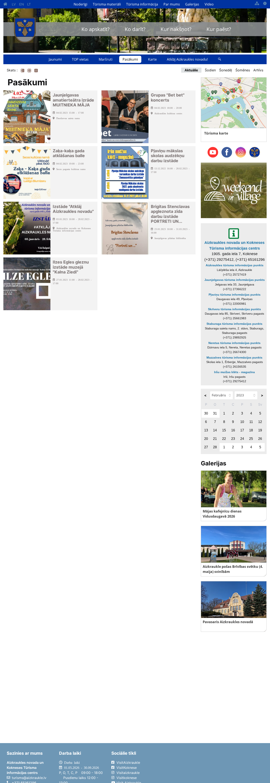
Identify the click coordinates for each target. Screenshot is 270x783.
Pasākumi (130, 59)
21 (215, 438)
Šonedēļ (225, 70)
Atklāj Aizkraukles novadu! (187, 59)
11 (251, 422)
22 (224, 438)
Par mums (171, 4)
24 (242, 438)
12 (260, 422)
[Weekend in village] (234, 190)
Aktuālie (191, 70)
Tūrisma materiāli (107, 4)
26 (260, 438)
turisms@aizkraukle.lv (29, 778)
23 (233, 438)
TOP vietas (80, 59)
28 (215, 447)
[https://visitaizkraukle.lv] (25, 30)
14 (215, 430)
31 (215, 413)
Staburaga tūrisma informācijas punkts (234, 323)
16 (233, 430)
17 (242, 430)
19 (260, 430)
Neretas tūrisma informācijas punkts (234, 343)
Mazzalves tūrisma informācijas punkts (234, 357)
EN (21, 4)
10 (242, 422)
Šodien (210, 70)
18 (251, 430)
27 (206, 447)
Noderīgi (80, 4)
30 (206, 413)
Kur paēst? (219, 29)
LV (14, 4)
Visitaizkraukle (128, 773)
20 (206, 438)
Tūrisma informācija (142, 4)
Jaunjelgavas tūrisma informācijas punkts (234, 279)
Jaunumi (55, 59)
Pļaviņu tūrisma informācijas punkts (235, 294)
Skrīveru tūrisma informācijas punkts (234, 309)
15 (224, 430)
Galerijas (192, 4)
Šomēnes (242, 70)
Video (209, 4)
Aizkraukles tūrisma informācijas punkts (234, 265)
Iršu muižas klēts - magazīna (234, 372)
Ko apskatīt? (95, 29)
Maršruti (105, 59)
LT (29, 4)
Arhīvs (258, 70)
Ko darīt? (135, 29)
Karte (152, 59)
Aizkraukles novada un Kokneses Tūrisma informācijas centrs (234, 245)
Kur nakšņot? (176, 29)
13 (206, 430)
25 (251, 438)
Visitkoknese (126, 778)
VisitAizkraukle (128, 762)
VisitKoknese (126, 767)
